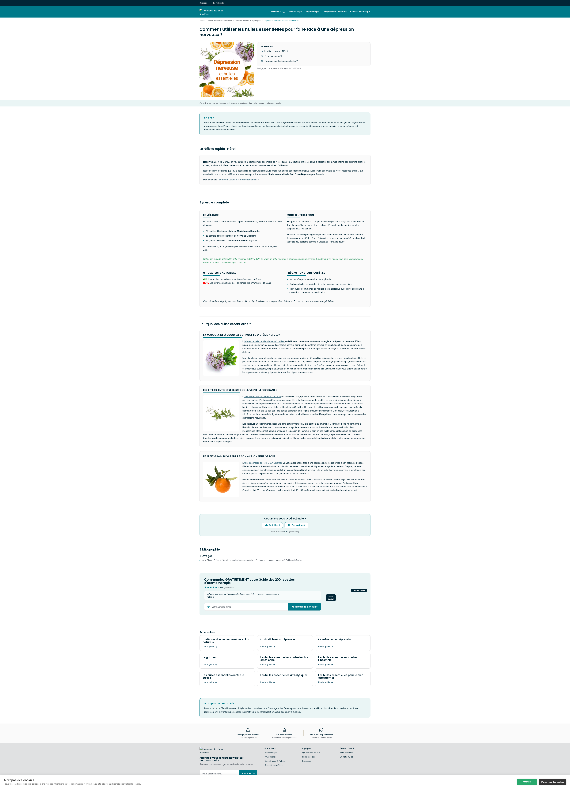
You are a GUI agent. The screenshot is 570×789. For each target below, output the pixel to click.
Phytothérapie (312, 12)
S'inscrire (246, 773)
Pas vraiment (298, 525)
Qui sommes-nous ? (311, 753)
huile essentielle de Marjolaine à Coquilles (264, 341)
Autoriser (527, 782)
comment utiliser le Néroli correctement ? (239, 179)
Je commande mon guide (305, 606)
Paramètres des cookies (552, 782)
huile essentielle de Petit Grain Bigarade (263, 463)
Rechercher (276, 12)
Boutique (203, 3)
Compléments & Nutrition (335, 12)
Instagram (306, 761)
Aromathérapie (295, 12)
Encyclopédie (218, 3)
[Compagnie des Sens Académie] (215, 12)
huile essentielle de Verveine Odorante (262, 396)
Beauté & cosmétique (360, 12)
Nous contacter (346, 753)
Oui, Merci (274, 525)
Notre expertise (308, 757)
